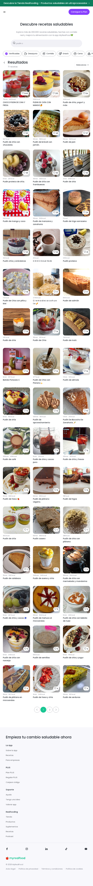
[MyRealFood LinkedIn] (46, 849)
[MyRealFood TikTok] (66, 849)
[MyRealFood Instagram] (27, 849)
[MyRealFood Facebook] (7, 849)
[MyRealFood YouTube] (86, 849)
